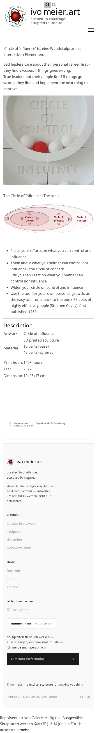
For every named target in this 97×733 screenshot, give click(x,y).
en (88, 697)
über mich (15, 570)
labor (11, 578)
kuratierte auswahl (21, 523)
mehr (24, 729)
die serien (14, 539)
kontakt (12, 587)
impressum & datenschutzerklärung (32, 697)
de (81, 697)
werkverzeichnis (19, 548)
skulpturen (15, 531)
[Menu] (91, 30)
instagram (21, 609)
